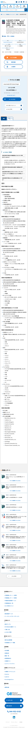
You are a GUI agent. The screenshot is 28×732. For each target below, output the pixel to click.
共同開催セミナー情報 (10, 642)
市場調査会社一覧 (9, 603)
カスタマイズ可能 (9, 52)
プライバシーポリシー (14, 722)
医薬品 (17, 14)
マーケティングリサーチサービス (12, 616)
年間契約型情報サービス (10, 600)
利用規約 (20, 722)
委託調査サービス (9, 613)
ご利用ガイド (7, 620)
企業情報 (6, 646)
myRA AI (7, 676)
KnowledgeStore (9, 679)
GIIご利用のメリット (9, 605)
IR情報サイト (8, 661)
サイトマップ (7, 722)
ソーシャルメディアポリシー (14, 725)
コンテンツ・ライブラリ (10, 663)
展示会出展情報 (8, 640)
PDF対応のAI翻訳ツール (10, 626)
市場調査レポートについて (10, 14)
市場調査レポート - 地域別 (11, 598)
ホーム (3, 14)
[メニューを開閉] (26, 2)
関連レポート (9, 119)
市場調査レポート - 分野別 (11, 595)
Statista (7, 674)
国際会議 (7, 687)
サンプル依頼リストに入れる (15, 480)
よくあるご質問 (8, 632)
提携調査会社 (8, 658)
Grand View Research (8, 42)
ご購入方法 (7, 629)
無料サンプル (8, 624)
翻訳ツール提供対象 (19, 52)
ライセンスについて (11, 95)
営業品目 (7, 653)
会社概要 (7, 650)
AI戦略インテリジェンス (10, 671)
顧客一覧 (7, 655)
